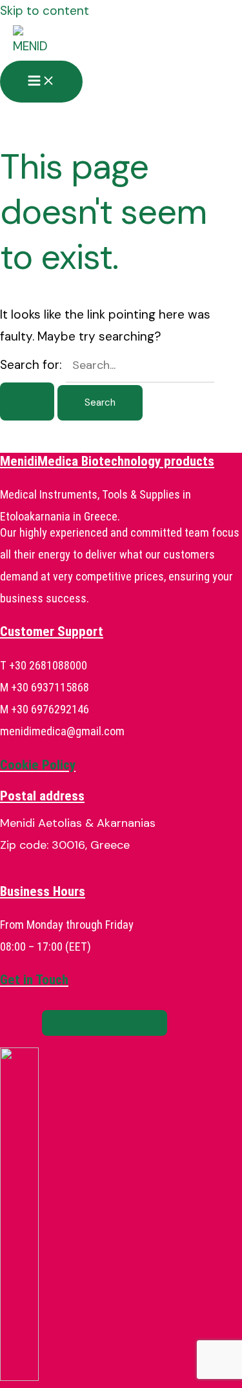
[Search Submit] (27, 401)
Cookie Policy (38, 765)
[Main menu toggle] (41, 82)
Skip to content (44, 11)
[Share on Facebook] (69, 1023)
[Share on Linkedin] (140, 1023)
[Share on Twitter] (104, 1023)
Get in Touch (34, 979)
